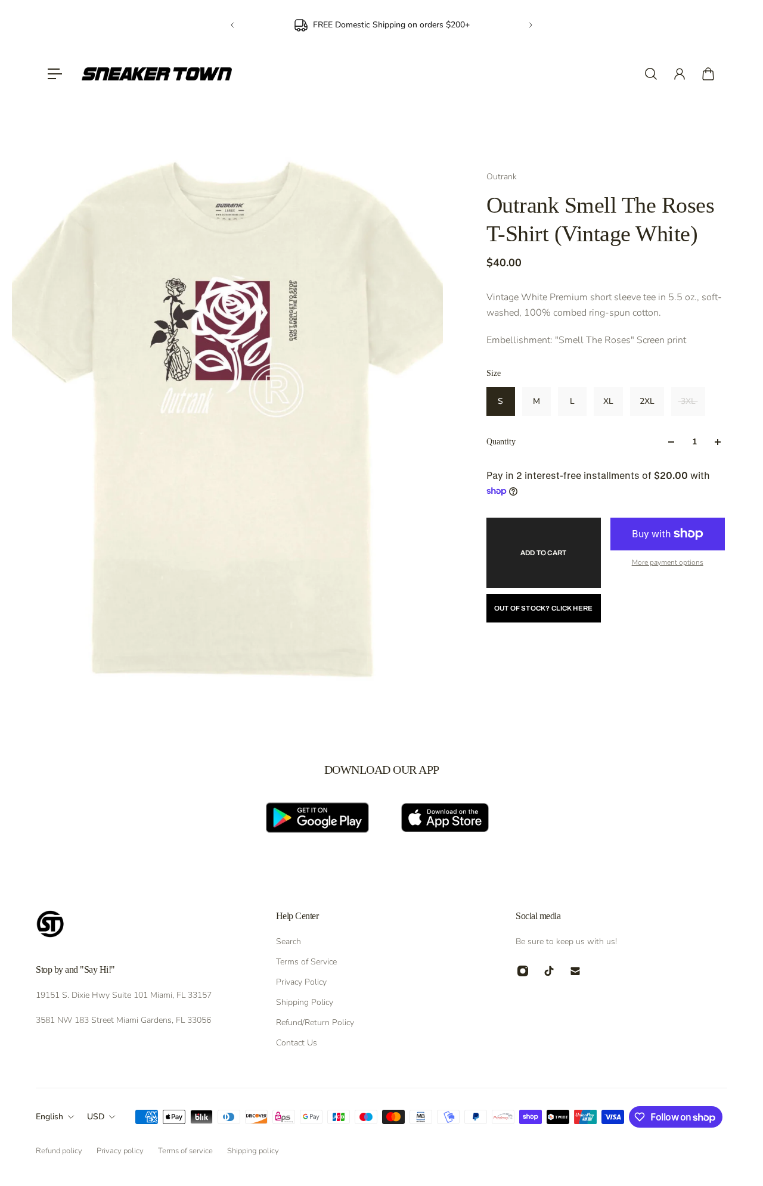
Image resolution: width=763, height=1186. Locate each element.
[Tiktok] (549, 971)
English (49, 1116)
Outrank (501, 176)
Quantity (501, 441)
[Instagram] (523, 971)
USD (95, 1116)
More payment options (667, 562)
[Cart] (708, 74)
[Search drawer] (651, 74)
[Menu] (55, 74)
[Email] (575, 971)
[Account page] (679, 74)
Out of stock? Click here (543, 608)
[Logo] (157, 73)
